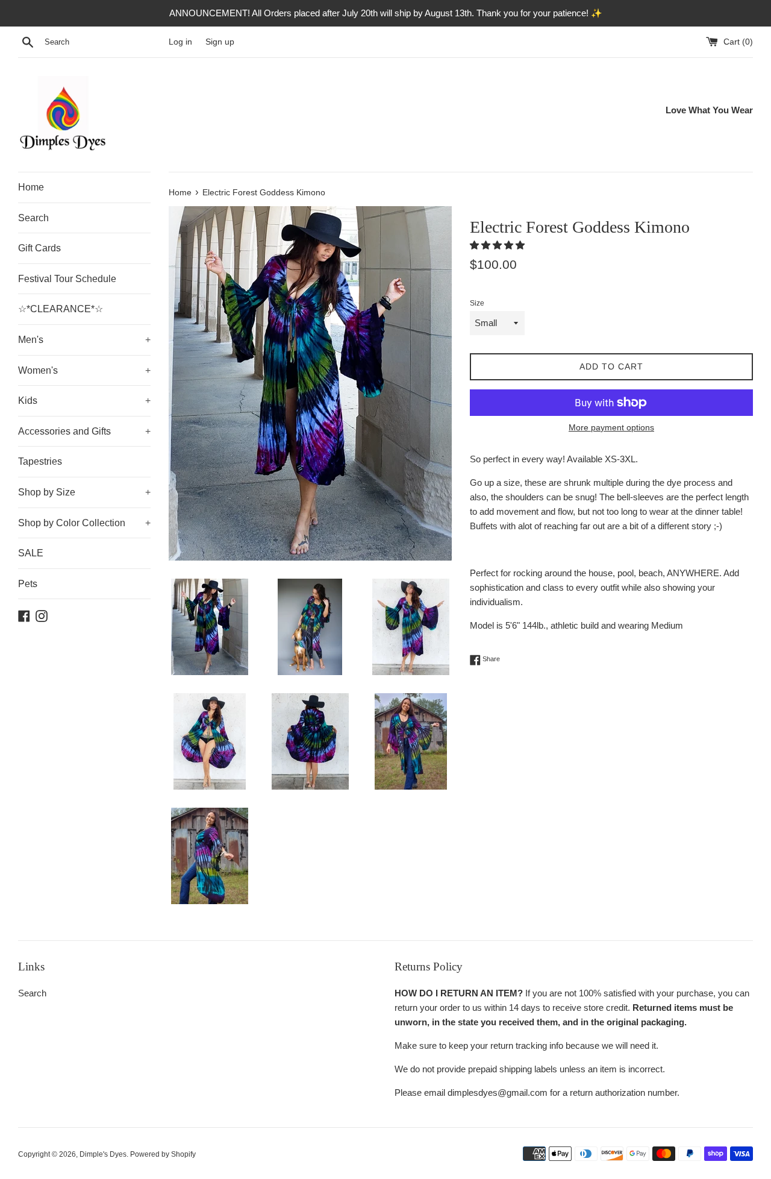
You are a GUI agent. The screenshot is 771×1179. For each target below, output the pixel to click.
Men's (84, 340)
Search (33, 218)
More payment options (611, 427)
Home (31, 187)
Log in (180, 41)
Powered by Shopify (163, 1154)
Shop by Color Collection (84, 523)
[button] (498, 245)
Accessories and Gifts (84, 431)
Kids (84, 400)
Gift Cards (39, 248)
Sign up (219, 41)
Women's (84, 370)
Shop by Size (84, 492)
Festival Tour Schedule (67, 279)
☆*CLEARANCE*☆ (60, 309)
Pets (27, 584)
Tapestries (40, 461)
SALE (30, 553)
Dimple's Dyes (103, 1154)
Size (477, 303)
